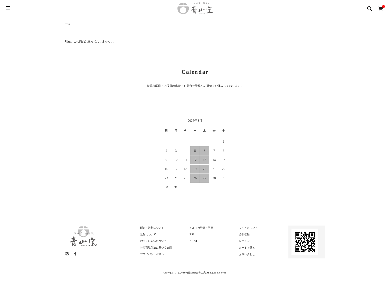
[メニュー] (8, 8)
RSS (192, 234)
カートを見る (247, 247)
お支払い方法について (153, 240)
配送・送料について (152, 227)
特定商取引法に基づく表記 (156, 247)
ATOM (193, 240)
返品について (148, 234)
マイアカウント (248, 227)
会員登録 (244, 234)
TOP (67, 24)
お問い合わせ (247, 254)
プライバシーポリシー (153, 254)
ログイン (244, 240)
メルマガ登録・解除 (201, 227)
